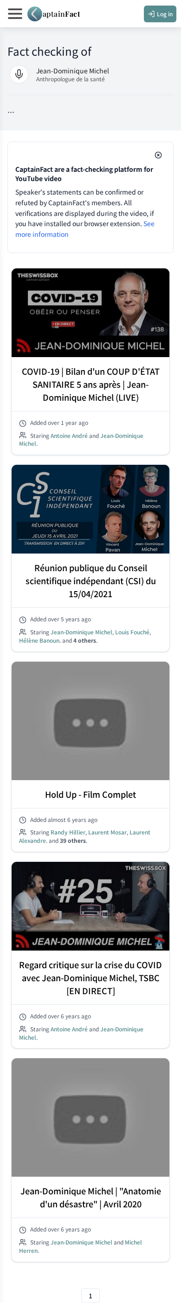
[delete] (158, 155)
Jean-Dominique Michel (72, 70)
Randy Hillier (68, 832)
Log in (165, 14)
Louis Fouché (132, 632)
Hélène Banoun (39, 640)
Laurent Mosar (107, 832)
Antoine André (69, 435)
